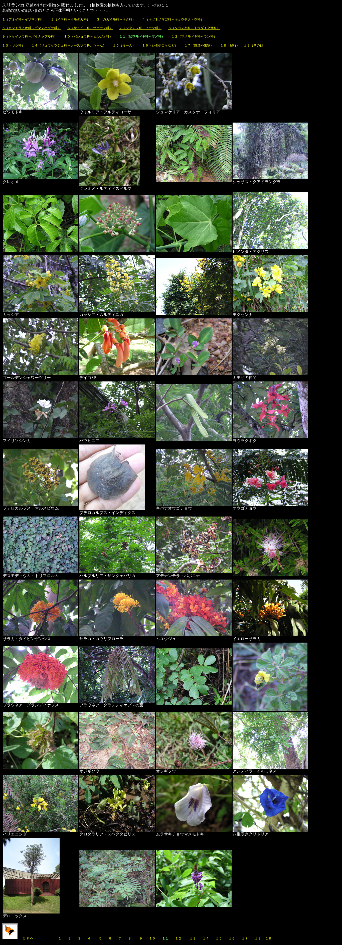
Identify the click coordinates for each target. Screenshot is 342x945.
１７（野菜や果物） (199, 45)
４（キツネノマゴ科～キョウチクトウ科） (173, 19)
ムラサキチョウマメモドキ (180, 834)
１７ (245, 938)
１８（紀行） (230, 45)
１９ (268, 938)
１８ (258, 938)
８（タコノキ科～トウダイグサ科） (194, 28)
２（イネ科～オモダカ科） (70, 19)
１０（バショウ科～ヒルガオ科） (88, 36)
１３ (193, 938)
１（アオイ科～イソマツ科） (23, 19)
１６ (232, 938)
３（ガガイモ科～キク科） (115, 19)
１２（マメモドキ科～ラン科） (194, 36)
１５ (219, 938)
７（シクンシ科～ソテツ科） (140, 28)
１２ (178, 938)
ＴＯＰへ (26, 938)
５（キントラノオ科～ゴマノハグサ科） (31, 28)
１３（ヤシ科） (13, 45)
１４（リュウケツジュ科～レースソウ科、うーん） (68, 45)
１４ (206, 938)
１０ (152, 938)
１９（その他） (255, 45)
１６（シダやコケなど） (160, 45)
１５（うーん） (124, 45)
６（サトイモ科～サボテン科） (90, 28)
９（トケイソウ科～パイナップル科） (29, 36)
